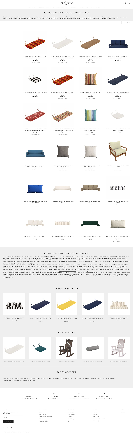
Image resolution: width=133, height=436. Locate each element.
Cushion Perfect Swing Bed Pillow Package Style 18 (90, 202)
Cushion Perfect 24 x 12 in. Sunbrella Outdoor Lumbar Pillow (35, 202)
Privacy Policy (96, 421)
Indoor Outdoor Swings (53, 378)
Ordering (95, 414)
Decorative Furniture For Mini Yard (119, 361)
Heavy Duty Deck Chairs (108, 378)
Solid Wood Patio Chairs (29, 380)
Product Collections (43, 421)
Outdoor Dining (50, 7)
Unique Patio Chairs (96, 378)
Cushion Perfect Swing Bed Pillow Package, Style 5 (90, 237)
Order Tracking (71, 414)
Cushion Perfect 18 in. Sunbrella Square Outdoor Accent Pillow (90, 129)
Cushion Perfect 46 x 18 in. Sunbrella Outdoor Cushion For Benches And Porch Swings (90, 57)
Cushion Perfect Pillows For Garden (92, 361)
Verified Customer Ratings (99, 418)
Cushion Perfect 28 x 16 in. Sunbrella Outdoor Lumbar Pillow (117, 237)
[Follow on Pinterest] (11, 427)
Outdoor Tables (73, 7)
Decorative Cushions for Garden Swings (14, 361)
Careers (41, 418)
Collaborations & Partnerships (45, 416)
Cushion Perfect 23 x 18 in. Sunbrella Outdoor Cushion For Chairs (35, 93)
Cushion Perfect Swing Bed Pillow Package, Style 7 (63, 237)
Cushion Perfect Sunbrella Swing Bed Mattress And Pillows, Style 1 (117, 57)
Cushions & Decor (95, 7)
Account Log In (71, 418)
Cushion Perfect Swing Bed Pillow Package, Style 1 (35, 237)
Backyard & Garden (61, 7)
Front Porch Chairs (9, 378)
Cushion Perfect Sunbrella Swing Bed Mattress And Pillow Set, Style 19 (35, 166)
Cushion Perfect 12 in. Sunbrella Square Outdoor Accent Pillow (63, 166)
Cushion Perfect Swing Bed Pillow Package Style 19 (63, 202)
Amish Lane (123, 412)
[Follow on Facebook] (4, 427)
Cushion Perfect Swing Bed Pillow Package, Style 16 (118, 202)
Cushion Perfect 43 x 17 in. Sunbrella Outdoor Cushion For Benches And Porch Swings (35, 129)
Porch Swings (31, 7)
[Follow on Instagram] (7, 427)
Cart (69, 421)
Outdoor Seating (84, 7)
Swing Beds (41, 7)
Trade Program (42, 414)
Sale (104, 7)
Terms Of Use (96, 416)
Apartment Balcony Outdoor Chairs (12, 380)
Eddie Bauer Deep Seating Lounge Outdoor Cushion (117, 166)
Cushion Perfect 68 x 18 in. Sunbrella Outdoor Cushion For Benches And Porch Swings (62, 129)
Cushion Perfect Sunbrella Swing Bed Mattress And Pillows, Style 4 (14, 318)
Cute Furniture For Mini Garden (66, 361)
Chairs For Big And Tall (66, 378)
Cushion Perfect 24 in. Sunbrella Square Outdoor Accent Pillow (90, 166)
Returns (70, 416)
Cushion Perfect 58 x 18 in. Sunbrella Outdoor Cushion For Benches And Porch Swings (35, 57)
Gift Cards (95, 412)
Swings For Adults (40, 378)
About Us (41, 412)
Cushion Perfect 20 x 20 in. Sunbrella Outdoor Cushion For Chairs (118, 129)
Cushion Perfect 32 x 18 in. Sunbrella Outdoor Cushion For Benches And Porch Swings (117, 93)
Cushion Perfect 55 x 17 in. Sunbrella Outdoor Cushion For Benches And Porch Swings (62, 57)
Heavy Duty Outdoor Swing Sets (81, 378)
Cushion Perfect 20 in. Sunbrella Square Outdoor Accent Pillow (90, 93)
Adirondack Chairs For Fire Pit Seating (25, 378)
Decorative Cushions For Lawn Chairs (67, 271)
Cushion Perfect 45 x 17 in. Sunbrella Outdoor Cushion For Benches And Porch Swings (62, 93)
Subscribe (8, 421)
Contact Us (70, 412)
